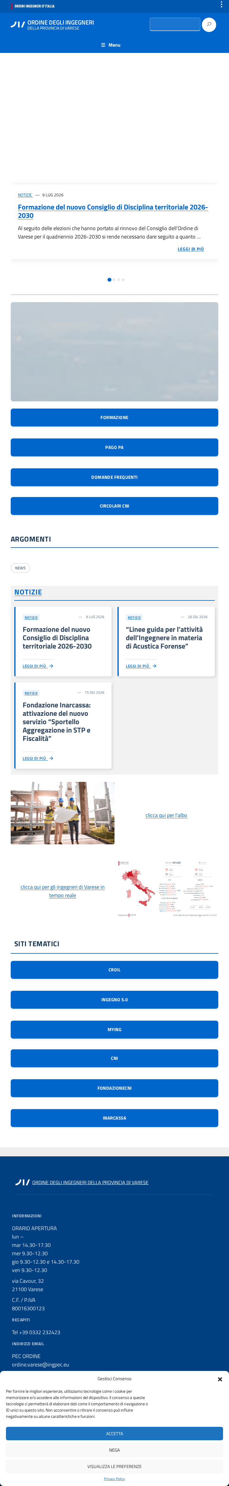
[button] (220, 1379)
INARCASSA (114, 1117)
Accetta (114, 1433)
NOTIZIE (25, 195)
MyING (114, 1029)
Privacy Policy (114, 1479)
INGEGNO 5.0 (114, 999)
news (20, 568)
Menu (114, 44)
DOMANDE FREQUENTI (114, 477)
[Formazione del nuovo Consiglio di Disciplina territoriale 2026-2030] (114, 125)
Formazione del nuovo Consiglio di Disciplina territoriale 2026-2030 (113, 211)
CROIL (114, 969)
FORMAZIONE (114, 417)
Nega (114, 1450)
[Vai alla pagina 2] (113, 279)
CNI (114, 1058)
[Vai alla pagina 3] (118, 279)
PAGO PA (114, 447)
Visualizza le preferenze (114, 1466)
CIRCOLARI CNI (114, 505)
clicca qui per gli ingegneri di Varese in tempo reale (63, 891)
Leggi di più (35, 666)
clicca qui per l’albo (166, 815)
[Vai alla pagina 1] (109, 280)
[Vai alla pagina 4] (123, 279)
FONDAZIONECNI (115, 1088)
